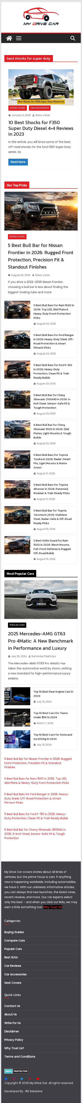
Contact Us (12, 1006)
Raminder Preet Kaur (43, 656)
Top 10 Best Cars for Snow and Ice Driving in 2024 (52, 737)
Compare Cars (14, 941)
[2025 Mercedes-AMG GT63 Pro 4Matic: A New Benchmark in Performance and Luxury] (41, 599)
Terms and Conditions (19, 1057)
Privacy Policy (13, 1040)
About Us (10, 1014)
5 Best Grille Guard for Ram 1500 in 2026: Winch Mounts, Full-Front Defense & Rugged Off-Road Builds (52, 546)
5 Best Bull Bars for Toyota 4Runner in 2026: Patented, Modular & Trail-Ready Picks (51, 489)
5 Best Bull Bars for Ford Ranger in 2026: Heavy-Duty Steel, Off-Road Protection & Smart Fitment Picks (53, 341)
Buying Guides (17, 107)
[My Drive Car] (9, 38)
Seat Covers (12, 983)
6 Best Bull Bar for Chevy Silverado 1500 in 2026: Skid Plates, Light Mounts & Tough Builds (52, 431)
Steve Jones (42, 115)
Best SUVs (11, 957)
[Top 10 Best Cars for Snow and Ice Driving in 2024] (17, 739)
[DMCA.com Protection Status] (16, 1071)
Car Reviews (12, 966)
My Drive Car (38, 1083)
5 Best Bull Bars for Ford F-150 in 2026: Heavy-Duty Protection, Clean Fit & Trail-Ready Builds (52, 371)
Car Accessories (39, 107)
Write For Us (12, 1023)
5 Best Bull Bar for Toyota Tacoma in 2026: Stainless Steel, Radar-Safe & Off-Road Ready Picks (52, 516)
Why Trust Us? (14, 1048)
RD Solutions (33, 1091)
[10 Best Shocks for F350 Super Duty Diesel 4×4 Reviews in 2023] (41, 87)
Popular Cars (17, 625)
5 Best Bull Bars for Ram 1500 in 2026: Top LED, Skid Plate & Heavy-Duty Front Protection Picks (53, 311)
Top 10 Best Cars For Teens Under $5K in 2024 (50, 715)
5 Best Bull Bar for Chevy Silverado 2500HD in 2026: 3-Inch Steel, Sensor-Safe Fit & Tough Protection (52, 401)
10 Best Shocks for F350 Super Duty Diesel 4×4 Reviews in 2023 (40, 128)
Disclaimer (11, 1031)
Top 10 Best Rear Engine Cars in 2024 (53, 694)
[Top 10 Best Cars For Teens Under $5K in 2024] (17, 718)
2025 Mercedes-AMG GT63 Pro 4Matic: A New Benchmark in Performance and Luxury (40, 641)
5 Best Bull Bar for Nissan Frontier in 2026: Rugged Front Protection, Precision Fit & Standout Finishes (40, 256)
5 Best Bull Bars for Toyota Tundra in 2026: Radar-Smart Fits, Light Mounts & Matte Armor (51, 461)
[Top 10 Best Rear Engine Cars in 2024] (17, 696)
